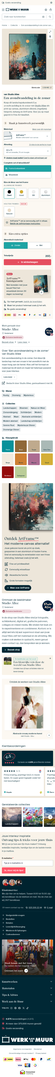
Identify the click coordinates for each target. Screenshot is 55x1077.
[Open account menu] (45, 9)
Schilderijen (26, 412)
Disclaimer (38, 1049)
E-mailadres (7, 858)
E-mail (50, 907)
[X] (23, 1008)
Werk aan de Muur (13, 1001)
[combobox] (21, 17)
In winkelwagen (29, 262)
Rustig (6, 395)
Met (41, 245)
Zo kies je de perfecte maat (40, 145)
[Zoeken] (49, 16)
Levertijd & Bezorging (15, 926)
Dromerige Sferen (11, 429)
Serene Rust (8, 425)
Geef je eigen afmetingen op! (26, 158)
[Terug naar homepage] (17, 9)
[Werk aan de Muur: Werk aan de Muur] (51, 1001)
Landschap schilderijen (31, 421)
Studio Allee (13, 94)
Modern (38, 412)
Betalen (9, 923)
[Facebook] (19, 1008)
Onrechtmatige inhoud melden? (21, 1053)
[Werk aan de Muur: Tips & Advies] (51, 995)
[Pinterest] (15, 1008)
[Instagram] (11, 1008)
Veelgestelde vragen (15, 915)
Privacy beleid (41, 1053)
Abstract (7, 416)
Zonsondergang (10, 412)
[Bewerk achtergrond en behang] (50, 36)
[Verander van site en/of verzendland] (51, 3)
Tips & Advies (10, 994)
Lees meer (23, 342)
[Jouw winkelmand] (50, 9)
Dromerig (16, 395)
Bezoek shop (8, 342)
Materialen (8, 988)
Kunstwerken (9, 981)
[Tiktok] (27, 1008)
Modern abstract (10, 421)
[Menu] (3, 10)
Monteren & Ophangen (16, 930)
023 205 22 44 (35, 907)
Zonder (17, 245)
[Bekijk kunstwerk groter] (50, 32)
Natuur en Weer (38, 408)
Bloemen (24, 408)
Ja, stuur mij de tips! (13, 870)
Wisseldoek (13, 175)
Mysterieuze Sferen (26, 425)
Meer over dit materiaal (41, 129)
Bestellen (10, 919)
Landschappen (9, 408)
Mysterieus (29, 395)
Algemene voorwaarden (22, 1049)
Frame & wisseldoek (17, 168)
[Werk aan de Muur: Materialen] (51, 988)
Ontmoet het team (13, 970)
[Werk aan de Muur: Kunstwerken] (51, 981)
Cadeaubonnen (13, 934)
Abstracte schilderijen (31, 416)
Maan (16, 416)
